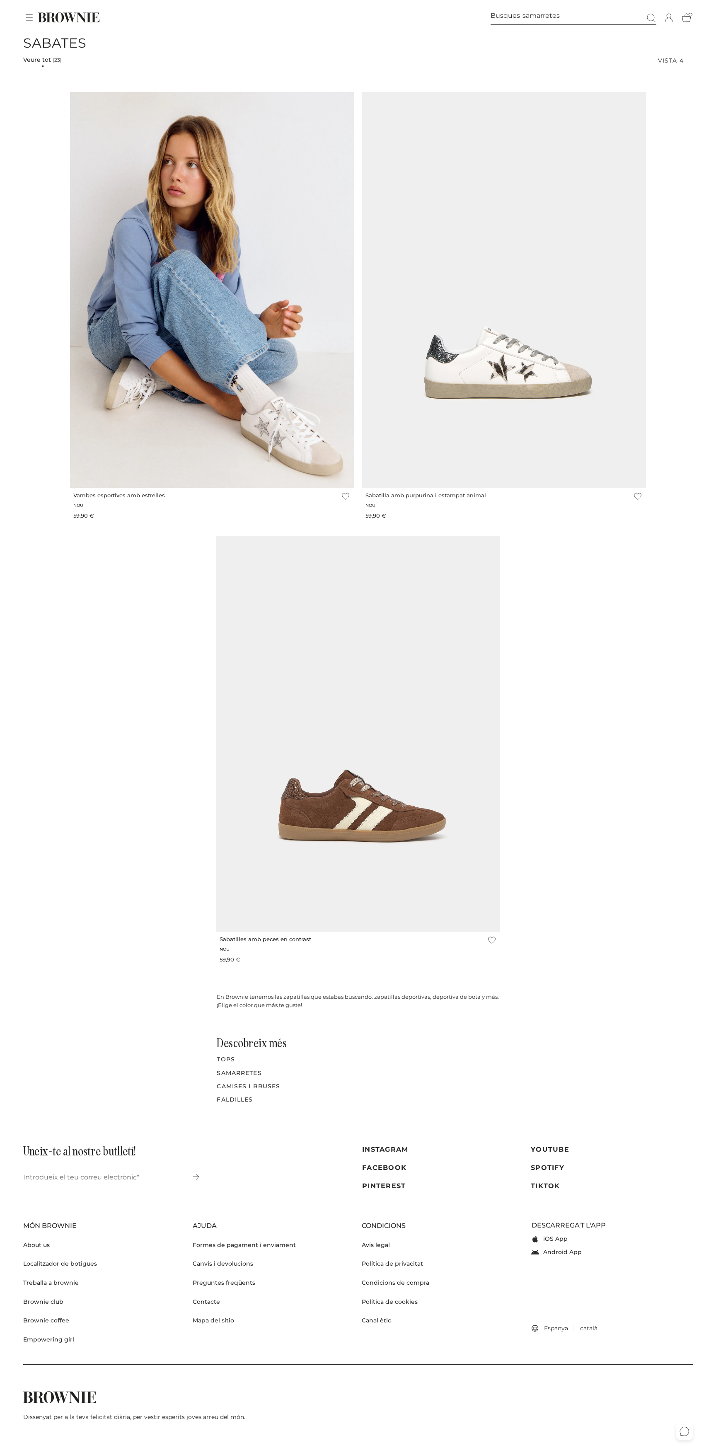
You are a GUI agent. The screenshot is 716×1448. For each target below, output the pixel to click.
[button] (29, 17)
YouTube (550, 1149)
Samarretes (239, 1073)
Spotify (547, 1168)
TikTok (545, 1186)
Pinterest (384, 1186)
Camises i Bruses (248, 1086)
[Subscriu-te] (196, 1178)
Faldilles (235, 1099)
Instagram (385, 1149)
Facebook (384, 1168)
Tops (226, 1059)
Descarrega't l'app (569, 1225)
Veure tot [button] (42, 59)
